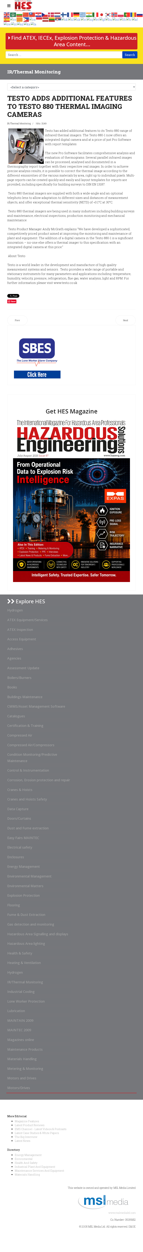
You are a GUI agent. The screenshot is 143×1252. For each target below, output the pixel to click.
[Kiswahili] (7, 24)
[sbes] (37, 355)
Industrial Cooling (21, 991)
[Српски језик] (58, 19)
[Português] (127, 14)
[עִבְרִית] (32, 19)
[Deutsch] (76, 14)
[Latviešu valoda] (45, 19)
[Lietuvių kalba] (52, 19)
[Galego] (102, 19)
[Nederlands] (57, 14)
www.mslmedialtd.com (122, 1213)
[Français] (70, 14)
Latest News (22, 1141)
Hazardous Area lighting (26, 943)
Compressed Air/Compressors (30, 745)
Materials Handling (22, 1059)
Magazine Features (27, 1121)
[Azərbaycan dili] (20, 24)
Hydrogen (15, 610)
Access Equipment (21, 639)
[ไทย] (123, 19)
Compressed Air (19, 735)
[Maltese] (116, 19)
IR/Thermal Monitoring (19, 123)
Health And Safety (26, 1163)
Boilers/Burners (19, 677)
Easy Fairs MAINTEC (23, 838)
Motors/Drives (18, 1088)
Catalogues (16, 716)
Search (130, 55)
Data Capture (17, 809)
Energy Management (23, 866)
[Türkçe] (129, 19)
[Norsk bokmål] (114, 14)
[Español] (7, 19)
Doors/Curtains (19, 818)
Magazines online (20, 1039)
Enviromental (24, 1159)
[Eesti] (96, 19)
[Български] (19, 14)
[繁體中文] (32, 14)
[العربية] (13, 14)
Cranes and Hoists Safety (27, 799)
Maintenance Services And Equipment (39, 1170)
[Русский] (140, 14)
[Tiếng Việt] (84, 19)
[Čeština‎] (45, 14)
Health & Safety (19, 953)
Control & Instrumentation (28, 770)
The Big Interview (26, 1137)
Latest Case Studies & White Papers (37, 1133)
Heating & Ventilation (24, 962)
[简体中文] (26, 14)
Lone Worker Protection (26, 1001)
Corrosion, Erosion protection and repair (38, 780)
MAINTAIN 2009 (20, 1020)
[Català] (20, 19)
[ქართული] (27, 24)
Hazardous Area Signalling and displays (37, 934)
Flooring (13, 905)
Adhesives (15, 649)
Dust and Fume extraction (28, 828)
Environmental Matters (25, 886)
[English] (7, 14)
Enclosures (15, 857)
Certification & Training (25, 725)
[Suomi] (64, 14)
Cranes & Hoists (19, 789)
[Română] (133, 14)
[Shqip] (90, 19)
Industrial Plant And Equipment (35, 1166)
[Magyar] (108, 19)
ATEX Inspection (20, 629)
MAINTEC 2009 (19, 1030)
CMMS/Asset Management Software (36, 706)
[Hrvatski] (38, 14)
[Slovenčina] (64, 19)
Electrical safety (19, 847)
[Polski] (121, 14)
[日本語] (102, 14)
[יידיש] (14, 24)
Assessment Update (23, 668)
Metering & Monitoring (25, 1068)
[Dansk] (51, 14)
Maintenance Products (25, 1049)
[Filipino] (26, 19)
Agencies (14, 658)
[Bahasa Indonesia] (39, 19)
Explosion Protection (23, 895)
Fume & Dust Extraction (26, 914)
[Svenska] (13, 19)
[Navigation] (8, 5)
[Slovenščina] (71, 19)
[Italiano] (95, 14)
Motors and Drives (21, 1078)
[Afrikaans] (135, 19)
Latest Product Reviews (30, 1125)
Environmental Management (29, 876)
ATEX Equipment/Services (27, 620)
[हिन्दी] (89, 14)
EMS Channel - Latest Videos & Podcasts (40, 1129)
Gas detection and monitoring (30, 924)
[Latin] (34, 24)
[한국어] (108, 14)
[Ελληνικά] (83, 14)
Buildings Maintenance (24, 697)
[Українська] (77, 19)
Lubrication (16, 1011)
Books (12, 687)
